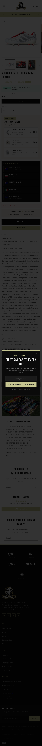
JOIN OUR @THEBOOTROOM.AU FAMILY (21, 385)
